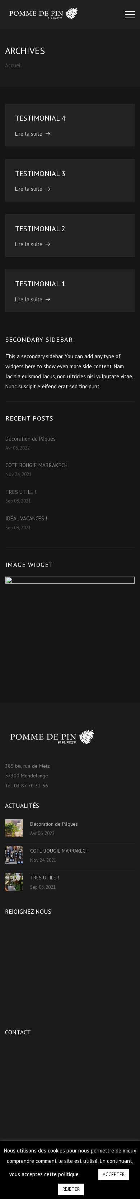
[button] (88, 1171)
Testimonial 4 (40, 118)
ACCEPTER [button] (114, 1174)
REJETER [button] (71, 1189)
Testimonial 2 (40, 228)
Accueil (13, 65)
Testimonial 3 (40, 173)
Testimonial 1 (40, 283)
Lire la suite (28, 133)
